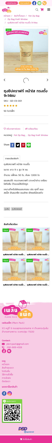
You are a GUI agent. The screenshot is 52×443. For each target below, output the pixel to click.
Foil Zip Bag (20, 135)
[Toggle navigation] (48, 9)
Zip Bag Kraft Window (38, 135)
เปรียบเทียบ (32, 128)
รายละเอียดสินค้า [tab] (12, 158)
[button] (36, 9)
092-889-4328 (14, 347)
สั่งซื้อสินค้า (27, 439)
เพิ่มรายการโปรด (13, 128)
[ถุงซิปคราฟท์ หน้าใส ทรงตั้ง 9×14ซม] (26, 51)
